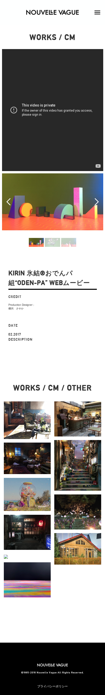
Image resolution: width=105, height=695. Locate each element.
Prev (9, 202)
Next (97, 202)
